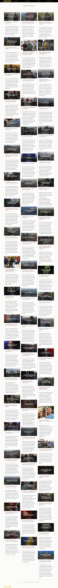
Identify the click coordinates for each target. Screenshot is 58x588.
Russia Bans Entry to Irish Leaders (28, 163)
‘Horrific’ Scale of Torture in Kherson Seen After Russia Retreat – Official (12, 48)
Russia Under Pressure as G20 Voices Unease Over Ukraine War (11, 325)
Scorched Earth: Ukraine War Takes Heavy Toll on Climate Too (28, 521)
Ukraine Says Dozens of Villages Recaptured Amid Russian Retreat (28, 547)
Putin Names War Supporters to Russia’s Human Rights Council (28, 80)
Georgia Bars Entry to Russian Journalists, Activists (45, 189)
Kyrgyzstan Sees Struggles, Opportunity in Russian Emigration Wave (46, 421)
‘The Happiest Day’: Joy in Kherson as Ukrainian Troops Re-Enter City (45, 450)
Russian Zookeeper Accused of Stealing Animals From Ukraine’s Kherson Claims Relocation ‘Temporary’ (45, 247)
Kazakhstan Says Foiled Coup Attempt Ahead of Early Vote (10, 101)
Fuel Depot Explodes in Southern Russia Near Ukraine (28, 189)
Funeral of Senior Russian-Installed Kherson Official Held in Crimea (29, 464)
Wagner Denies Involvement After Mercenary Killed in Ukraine (45, 302)
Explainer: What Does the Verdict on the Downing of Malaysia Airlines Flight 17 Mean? (28, 53)
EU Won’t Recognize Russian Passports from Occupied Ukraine (12, 541)
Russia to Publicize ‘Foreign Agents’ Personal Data (29, 410)
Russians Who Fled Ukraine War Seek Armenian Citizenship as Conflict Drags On (45, 52)
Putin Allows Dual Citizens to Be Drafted (28, 326)
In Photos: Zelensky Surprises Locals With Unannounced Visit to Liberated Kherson (28, 354)
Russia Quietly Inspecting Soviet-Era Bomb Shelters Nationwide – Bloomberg (45, 503)
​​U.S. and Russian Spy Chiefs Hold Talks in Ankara (11, 351)
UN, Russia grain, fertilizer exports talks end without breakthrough (29, 438)
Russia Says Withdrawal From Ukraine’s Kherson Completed (11, 487)
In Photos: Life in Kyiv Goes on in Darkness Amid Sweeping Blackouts (45, 476)
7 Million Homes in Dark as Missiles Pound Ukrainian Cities (29, 243)
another (6, 24)
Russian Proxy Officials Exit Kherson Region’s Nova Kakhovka (28, 271)
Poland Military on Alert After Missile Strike (28, 217)
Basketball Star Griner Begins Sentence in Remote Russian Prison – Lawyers (46, 23)
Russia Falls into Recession (27, 136)
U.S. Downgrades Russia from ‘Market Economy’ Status (44, 533)
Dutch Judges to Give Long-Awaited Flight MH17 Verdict (46, 136)
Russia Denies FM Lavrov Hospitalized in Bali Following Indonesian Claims (28, 381)
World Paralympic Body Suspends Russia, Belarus (28, 108)
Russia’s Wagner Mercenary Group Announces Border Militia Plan (12, 460)
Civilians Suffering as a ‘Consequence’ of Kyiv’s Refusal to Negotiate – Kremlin (45, 80)
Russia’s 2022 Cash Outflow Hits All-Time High (11, 129)
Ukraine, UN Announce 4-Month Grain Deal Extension (45, 108)
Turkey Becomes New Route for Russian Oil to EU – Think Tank (45, 162)
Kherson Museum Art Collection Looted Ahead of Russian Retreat (45, 561)
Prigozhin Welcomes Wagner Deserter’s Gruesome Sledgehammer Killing (44, 388)
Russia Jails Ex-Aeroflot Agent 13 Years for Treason (28, 299)
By (9, 24)
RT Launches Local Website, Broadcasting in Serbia (44, 276)
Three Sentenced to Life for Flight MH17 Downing (11, 75)
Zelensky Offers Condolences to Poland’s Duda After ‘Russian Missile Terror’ (45, 218)
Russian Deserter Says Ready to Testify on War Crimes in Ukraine (28, 23)
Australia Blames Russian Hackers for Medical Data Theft (11, 513)
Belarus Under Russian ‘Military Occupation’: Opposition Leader (11, 379)
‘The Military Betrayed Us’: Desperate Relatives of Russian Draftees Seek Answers (11, 270)
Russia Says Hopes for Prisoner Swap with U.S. (11, 23)
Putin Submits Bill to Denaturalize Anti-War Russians (45, 359)
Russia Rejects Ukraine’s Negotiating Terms (10, 297)
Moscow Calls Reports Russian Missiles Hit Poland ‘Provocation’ (11, 237)
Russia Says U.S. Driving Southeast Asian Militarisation (12, 432)
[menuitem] (16, 1)
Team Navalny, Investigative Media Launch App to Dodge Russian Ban (29, 492)
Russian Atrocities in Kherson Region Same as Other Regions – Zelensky (11, 405)
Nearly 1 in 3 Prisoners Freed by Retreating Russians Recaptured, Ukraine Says (11, 155)
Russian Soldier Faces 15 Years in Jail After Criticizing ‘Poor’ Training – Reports (12, 209)
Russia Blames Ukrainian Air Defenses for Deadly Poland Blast (11, 183)
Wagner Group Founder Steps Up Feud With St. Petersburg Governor (45, 329)
